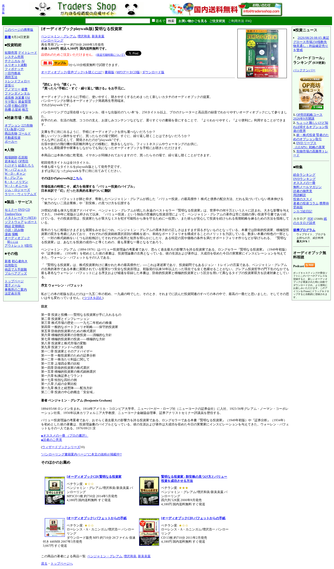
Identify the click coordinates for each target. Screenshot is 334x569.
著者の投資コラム (306, 203)
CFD (21, 129)
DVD (21, 209)
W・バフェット (16, 169)
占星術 (16, 109)
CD (27, 209)
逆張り (9, 85)
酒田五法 (11, 77)
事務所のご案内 (16, 289)
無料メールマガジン (307, 187)
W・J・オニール (16, 186)
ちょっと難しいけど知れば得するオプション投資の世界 (310, 127)
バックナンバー (304, 70)
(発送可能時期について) (110, 54)
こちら (77, 178)
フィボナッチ (14, 69)
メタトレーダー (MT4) (20, 218)
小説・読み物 (14, 230)
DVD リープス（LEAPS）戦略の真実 (309, 145)
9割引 (28, 245)
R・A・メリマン (16, 182)
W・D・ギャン (15, 173)
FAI (27, 97)
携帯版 (3, 9)
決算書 (19, 97)
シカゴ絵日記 (302, 211)
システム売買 (14, 57)
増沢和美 (84, 36)
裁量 (24, 89)
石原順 (23, 157)
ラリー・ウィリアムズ (20, 194)
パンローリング (52, 40)
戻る (44, 563)
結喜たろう (26, 165)
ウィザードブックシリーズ (61, 447)
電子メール (13, 285)
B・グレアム (14, 177)
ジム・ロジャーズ (17, 190)
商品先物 (11, 133)
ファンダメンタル (17, 93)
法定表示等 (13, 293)
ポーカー (11, 141)
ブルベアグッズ (16, 273)
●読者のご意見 (51, 440)
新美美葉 (98, 36)
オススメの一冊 (304, 183)
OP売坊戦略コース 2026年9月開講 (308, 117)
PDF (310, 219)
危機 (8, 109)
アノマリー (13, 89)
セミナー (11, 209)
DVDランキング (304, 179)
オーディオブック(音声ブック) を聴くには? (71, 72)
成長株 (9, 97)
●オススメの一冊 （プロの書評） (64, 435)
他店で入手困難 (16, 269)
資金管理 (24, 101)
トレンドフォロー (17, 81)
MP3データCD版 (128, 72)
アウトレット (14, 245)
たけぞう (11, 165)
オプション (13, 125)
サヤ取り (11, 101)
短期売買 (11, 52)
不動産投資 (13, 137)
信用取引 (11, 265)
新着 (8, 37)
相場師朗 (11, 157)
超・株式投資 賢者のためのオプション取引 (311, 137)
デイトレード (27, 52)
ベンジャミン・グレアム (58, 36)
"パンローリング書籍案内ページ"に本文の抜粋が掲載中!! (81, 454)
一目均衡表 (13, 73)
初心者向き (20, 261)
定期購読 (18, 226)
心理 (8, 105)
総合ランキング (304, 175)
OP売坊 (23, 161)
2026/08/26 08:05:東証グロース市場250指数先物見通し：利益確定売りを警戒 (311, 44)
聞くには (12, 241)
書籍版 (109, 72)
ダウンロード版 (153, 72)
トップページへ (62, 563)
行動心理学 (20, 105)
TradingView (13, 214)
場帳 (15, 234)
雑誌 (8, 226)
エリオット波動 (16, 65)
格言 (25, 109)
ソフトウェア (14, 222)
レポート (30, 222)
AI (22, 61)
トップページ (14, 281)
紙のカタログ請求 (310, 221)
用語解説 (299, 195)
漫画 (8, 234)
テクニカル (13, 61)
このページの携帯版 (19, 30)
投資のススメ (302, 199)
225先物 (27, 125)
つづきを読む (92, 298)
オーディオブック (17, 238)
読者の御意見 (302, 191)
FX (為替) (11, 129)
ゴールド (24, 133)
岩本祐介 (11, 161)
